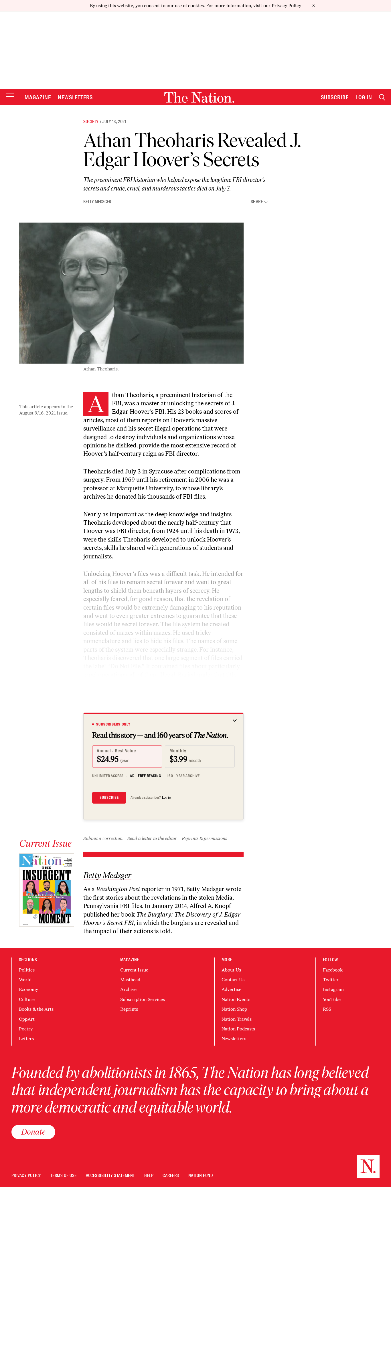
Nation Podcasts (238, 1029)
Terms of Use (63, 1175)
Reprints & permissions (204, 838)
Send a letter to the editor (152, 838)
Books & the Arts (36, 1009)
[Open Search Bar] (382, 97)
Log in (166, 797)
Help (149, 1175)
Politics (27, 970)
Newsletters (75, 97)
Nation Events (236, 999)
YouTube (332, 999)
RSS (327, 1009)
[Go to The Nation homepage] (199, 97)
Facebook (333, 970)
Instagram (333, 989)
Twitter (331, 979)
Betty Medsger (97, 202)
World (25, 979)
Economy (28, 989)
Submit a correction (103, 838)
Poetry (26, 1029)
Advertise (231, 989)
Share (257, 201)
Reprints (129, 1009)
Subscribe (335, 97)
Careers (171, 1175)
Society (91, 121)
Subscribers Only (113, 724)
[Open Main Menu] (10, 97)
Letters (26, 1038)
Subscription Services (142, 999)
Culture (27, 999)
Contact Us (233, 979)
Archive (128, 989)
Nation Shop (234, 1009)
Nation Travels (237, 1019)
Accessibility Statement (110, 1175)
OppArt (27, 1019)
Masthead (130, 979)
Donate (33, 1132)
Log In (364, 97)
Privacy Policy (286, 5)
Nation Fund (200, 1175)
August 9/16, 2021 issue (43, 413)
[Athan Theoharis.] (131, 293)
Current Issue (134, 970)
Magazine (38, 97)
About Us (231, 970)
